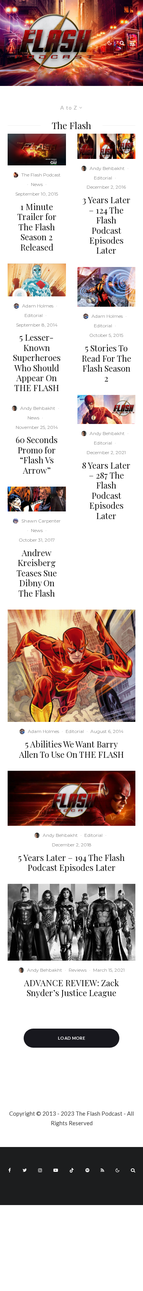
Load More (71, 1037)
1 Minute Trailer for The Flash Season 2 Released (36, 227)
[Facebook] (10, 1170)
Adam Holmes (37, 306)
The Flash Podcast (41, 175)
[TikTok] (72, 1170)
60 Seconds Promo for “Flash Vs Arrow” (37, 455)
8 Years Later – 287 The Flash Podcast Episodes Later (106, 490)
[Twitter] (24, 1170)
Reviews (78, 970)
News (37, 184)
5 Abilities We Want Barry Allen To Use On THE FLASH (71, 749)
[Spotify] (87, 1170)
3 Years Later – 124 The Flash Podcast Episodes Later (106, 225)
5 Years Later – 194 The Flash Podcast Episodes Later (71, 863)
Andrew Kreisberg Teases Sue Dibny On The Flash (36, 573)
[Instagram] (40, 1170)
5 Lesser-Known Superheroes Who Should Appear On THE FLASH (37, 362)
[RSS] (102, 1170)
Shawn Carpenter (41, 521)
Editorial (33, 315)
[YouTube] (56, 1170)
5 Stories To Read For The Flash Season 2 (106, 363)
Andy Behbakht (37, 408)
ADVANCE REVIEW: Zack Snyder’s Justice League (71, 988)
